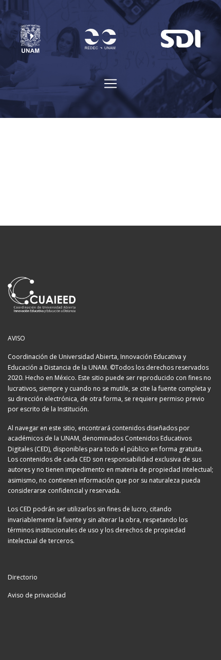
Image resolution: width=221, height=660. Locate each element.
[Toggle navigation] (110, 83)
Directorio (23, 577)
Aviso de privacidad (37, 595)
